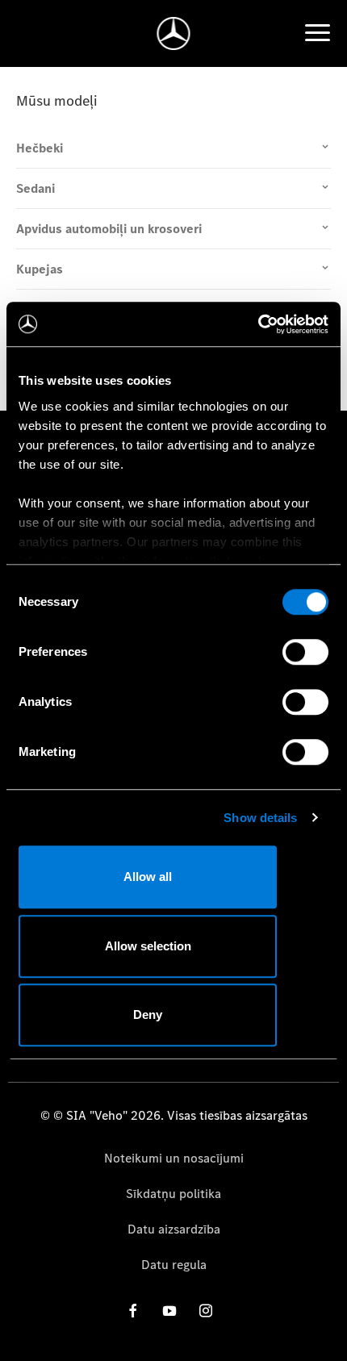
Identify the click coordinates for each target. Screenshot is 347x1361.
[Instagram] (205, 1310)
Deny (147, 1014)
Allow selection (148, 946)
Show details (260, 818)
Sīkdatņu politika (173, 1193)
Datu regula (174, 1264)
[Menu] (317, 33)
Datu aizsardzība (174, 1229)
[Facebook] (133, 1310)
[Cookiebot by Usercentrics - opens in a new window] (257, 324)
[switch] (305, 652)
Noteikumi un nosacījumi (174, 1158)
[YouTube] (169, 1310)
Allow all (147, 876)
